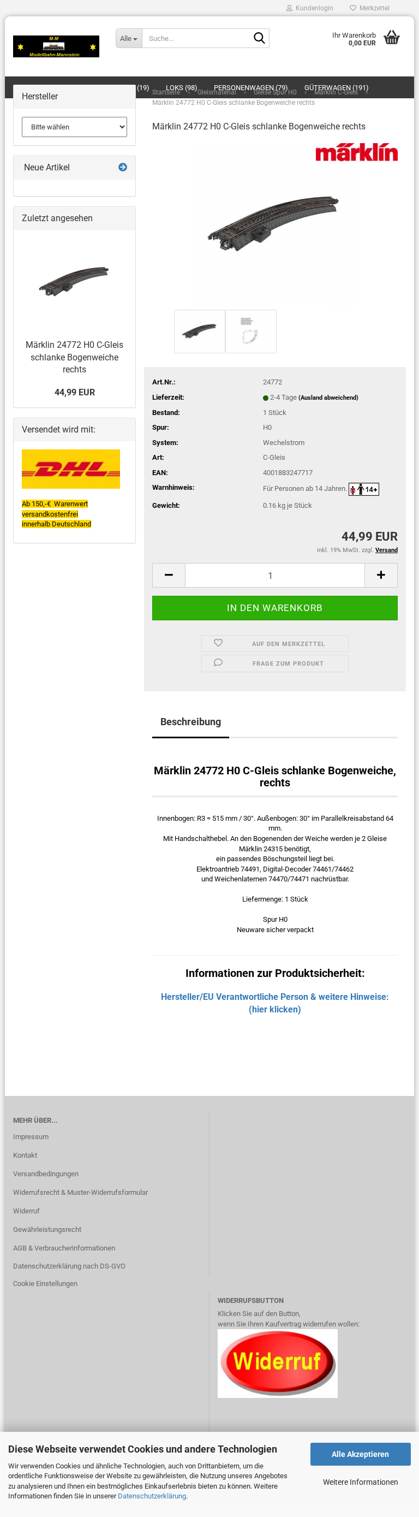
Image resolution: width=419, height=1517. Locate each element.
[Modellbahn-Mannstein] (56, 46)
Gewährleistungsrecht (47, 1229)
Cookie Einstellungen (45, 1283)
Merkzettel (373, 8)
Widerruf (26, 1211)
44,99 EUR (75, 392)
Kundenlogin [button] (312, 8)
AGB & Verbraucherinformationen (64, 1248)
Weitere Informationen (360, 1482)
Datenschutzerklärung (152, 1496)
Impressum (31, 1137)
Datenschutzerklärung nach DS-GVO (69, 1266)
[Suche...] (259, 39)
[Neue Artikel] (122, 168)
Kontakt (25, 1155)
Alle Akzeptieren (360, 1454)
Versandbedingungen (46, 1174)
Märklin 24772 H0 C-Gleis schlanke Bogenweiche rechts (74, 357)
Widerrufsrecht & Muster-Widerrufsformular (80, 1192)
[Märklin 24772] (275, 224)
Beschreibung (190, 721)
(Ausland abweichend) (328, 397)
